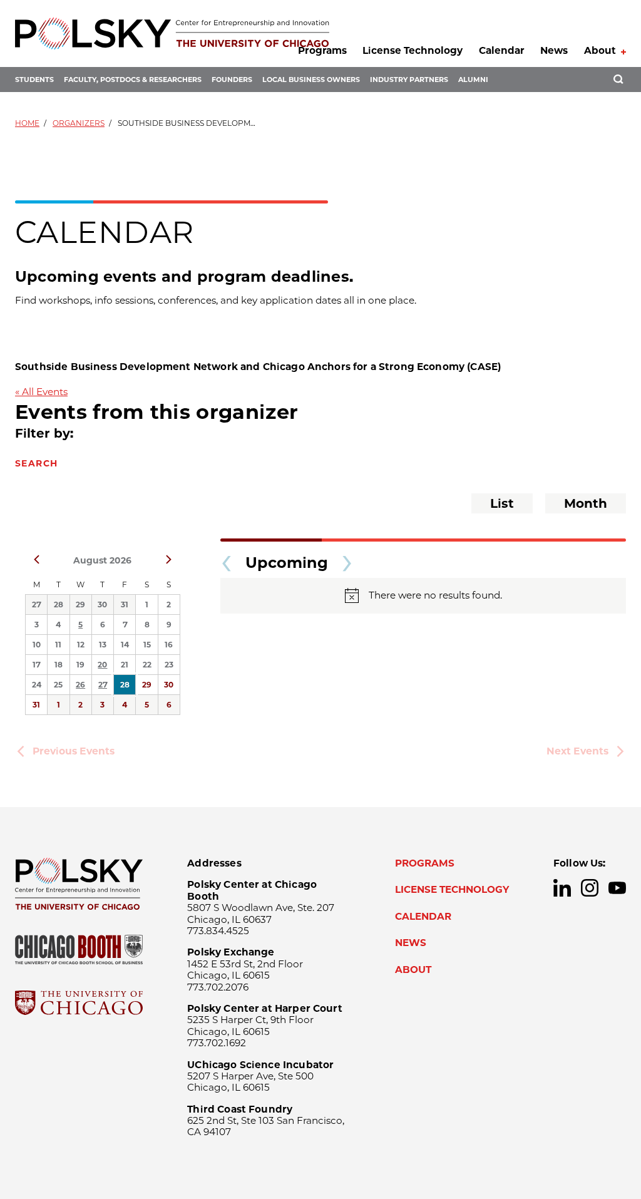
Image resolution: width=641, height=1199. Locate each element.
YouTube (617, 888)
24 (36, 684)
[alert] (423, 596)
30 (102, 604)
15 (147, 644)
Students (34, 79)
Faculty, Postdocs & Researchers (133, 79)
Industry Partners (409, 79)
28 (58, 604)
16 (169, 644)
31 (124, 604)
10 (37, 644)
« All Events (41, 392)
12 (81, 644)
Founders (232, 79)
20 (102, 664)
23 (169, 664)
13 (102, 644)
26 (80, 684)
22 (147, 664)
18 (58, 664)
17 (36, 664)
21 (124, 664)
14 (125, 644)
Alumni (473, 79)
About (600, 50)
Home (27, 123)
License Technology (412, 50)
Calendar (502, 50)
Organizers (79, 123)
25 (58, 684)
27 (36, 604)
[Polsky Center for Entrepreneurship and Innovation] (172, 33)
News (554, 50)
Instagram (589, 888)
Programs (322, 50)
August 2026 (102, 560)
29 (80, 604)
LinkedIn (562, 888)
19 (80, 664)
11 (58, 644)
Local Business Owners (311, 79)
